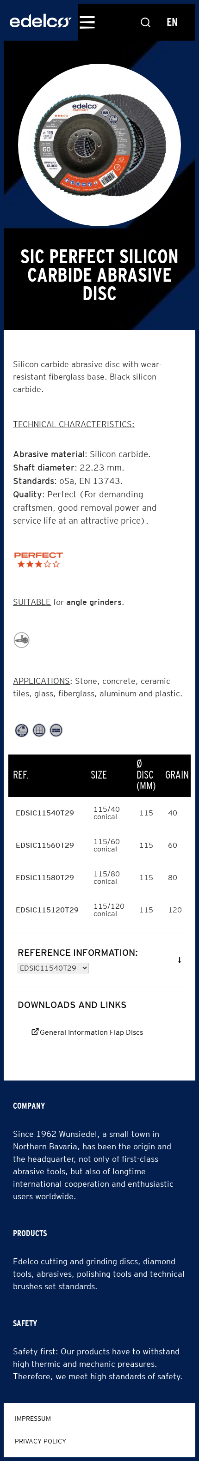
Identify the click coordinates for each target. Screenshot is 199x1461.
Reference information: (78, 952)
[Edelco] (41, 22)
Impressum (33, 1418)
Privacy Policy (40, 1441)
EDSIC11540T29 (45, 813)
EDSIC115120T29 (47, 910)
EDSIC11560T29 (45, 845)
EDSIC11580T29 (45, 877)
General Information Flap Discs (91, 1032)
